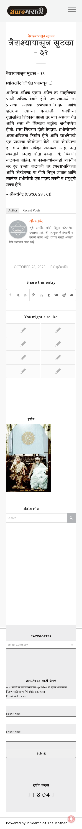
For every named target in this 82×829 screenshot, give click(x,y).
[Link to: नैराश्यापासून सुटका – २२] (58, 371)
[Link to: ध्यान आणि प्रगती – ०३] (58, 357)
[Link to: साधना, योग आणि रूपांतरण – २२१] (23, 357)
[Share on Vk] (56, 295)
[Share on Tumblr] (49, 295)
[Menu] (69, 9)
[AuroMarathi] (27, 9)
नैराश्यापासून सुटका (41, 36)
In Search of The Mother (46, 823)
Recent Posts (32, 210)
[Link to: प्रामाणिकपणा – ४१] (58, 330)
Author (12, 210)
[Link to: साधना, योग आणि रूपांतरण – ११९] (23, 371)
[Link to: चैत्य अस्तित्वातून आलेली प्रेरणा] (58, 344)
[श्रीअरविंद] (18, 237)
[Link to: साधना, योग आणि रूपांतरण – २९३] (23, 330)
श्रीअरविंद (62, 267)
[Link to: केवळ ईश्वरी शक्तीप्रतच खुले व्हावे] (23, 344)
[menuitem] (69, 9)
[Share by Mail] (72, 295)
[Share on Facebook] (10, 295)
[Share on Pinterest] (33, 295)
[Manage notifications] (71, 819)
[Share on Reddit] (64, 295)
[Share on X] (18, 295)
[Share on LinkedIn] (41, 295)
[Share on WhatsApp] (26, 295)
